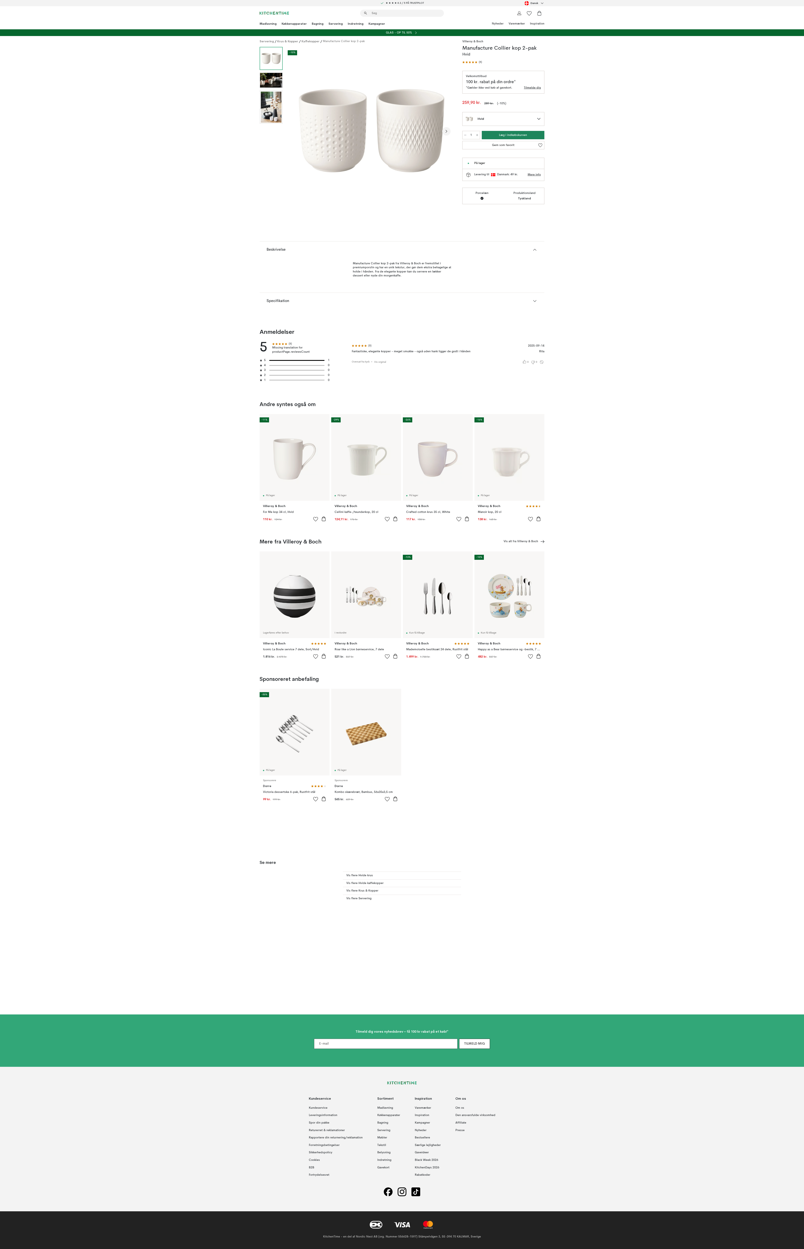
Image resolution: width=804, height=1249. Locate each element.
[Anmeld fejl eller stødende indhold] (541, 362)
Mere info (534, 174)
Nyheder (498, 23)
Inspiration (537, 23)
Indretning (355, 24)
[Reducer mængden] (465, 135)
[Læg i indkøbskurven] (323, 518)
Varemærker (517, 23)
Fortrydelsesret (319, 1174)
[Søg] (365, 13)
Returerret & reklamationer (327, 1130)
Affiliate (460, 1122)
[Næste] (446, 131)
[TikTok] (416, 1192)
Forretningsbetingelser (324, 1145)
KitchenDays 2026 (427, 1167)
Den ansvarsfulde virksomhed (475, 1115)
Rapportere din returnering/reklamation (336, 1137)
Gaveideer (422, 1152)
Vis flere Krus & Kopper (362, 890)
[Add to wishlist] (315, 519)
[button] (472, 62)
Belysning (383, 1152)
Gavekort (383, 1167)
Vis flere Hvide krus (359, 875)
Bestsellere (422, 1137)
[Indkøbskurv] (539, 13)
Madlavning (268, 24)
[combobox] (534, 3)
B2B (311, 1167)
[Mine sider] (519, 13)
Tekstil (381, 1145)
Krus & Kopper (287, 41)
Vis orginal (380, 362)
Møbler (382, 1137)
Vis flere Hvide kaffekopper (365, 883)
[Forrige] (297, 131)
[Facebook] (388, 1192)
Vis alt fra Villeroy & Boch (521, 541)
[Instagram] (402, 1192)
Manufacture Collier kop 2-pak (344, 41)
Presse (460, 1130)
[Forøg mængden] (477, 135)
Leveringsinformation (323, 1115)
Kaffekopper (311, 41)
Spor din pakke (319, 1122)
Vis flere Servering (358, 898)
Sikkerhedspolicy (320, 1152)
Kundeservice (318, 1107)
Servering (336, 24)
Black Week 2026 (426, 1160)
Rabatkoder (422, 1174)
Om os (459, 1107)
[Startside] (274, 13)
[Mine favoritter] (529, 13)
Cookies (314, 1160)
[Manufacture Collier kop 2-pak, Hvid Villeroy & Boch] (372, 130)
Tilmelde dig (532, 87)
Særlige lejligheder (428, 1145)
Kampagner (376, 24)
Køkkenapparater (294, 24)
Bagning (317, 24)
